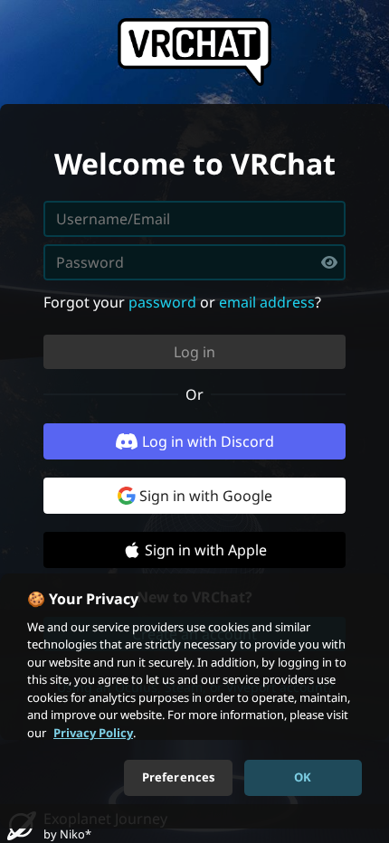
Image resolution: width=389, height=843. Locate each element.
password (162, 302)
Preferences (178, 777)
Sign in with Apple (206, 550)
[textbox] (194, 262)
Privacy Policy (93, 733)
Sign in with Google (205, 496)
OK (302, 777)
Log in (194, 352)
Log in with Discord (208, 441)
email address (267, 302)
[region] (194, 701)
